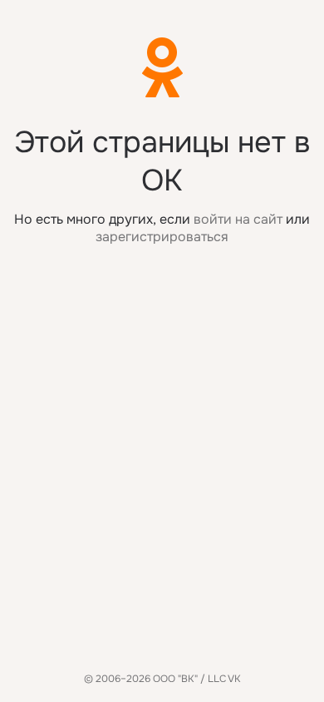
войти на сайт (238, 219)
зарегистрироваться (162, 236)
